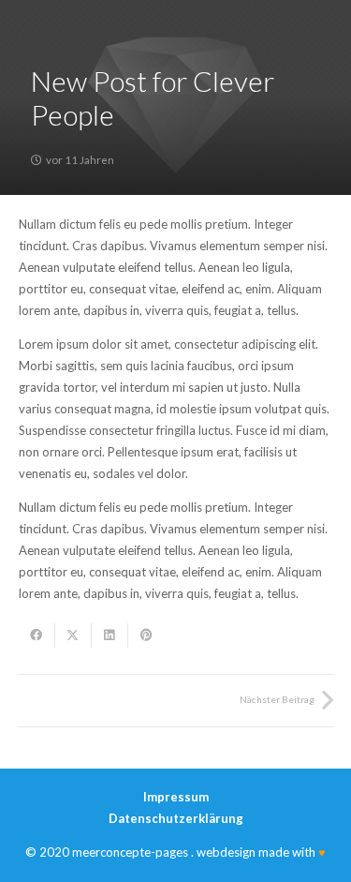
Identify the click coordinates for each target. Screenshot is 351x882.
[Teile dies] (37, 635)
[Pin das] (146, 635)
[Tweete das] (73, 635)
